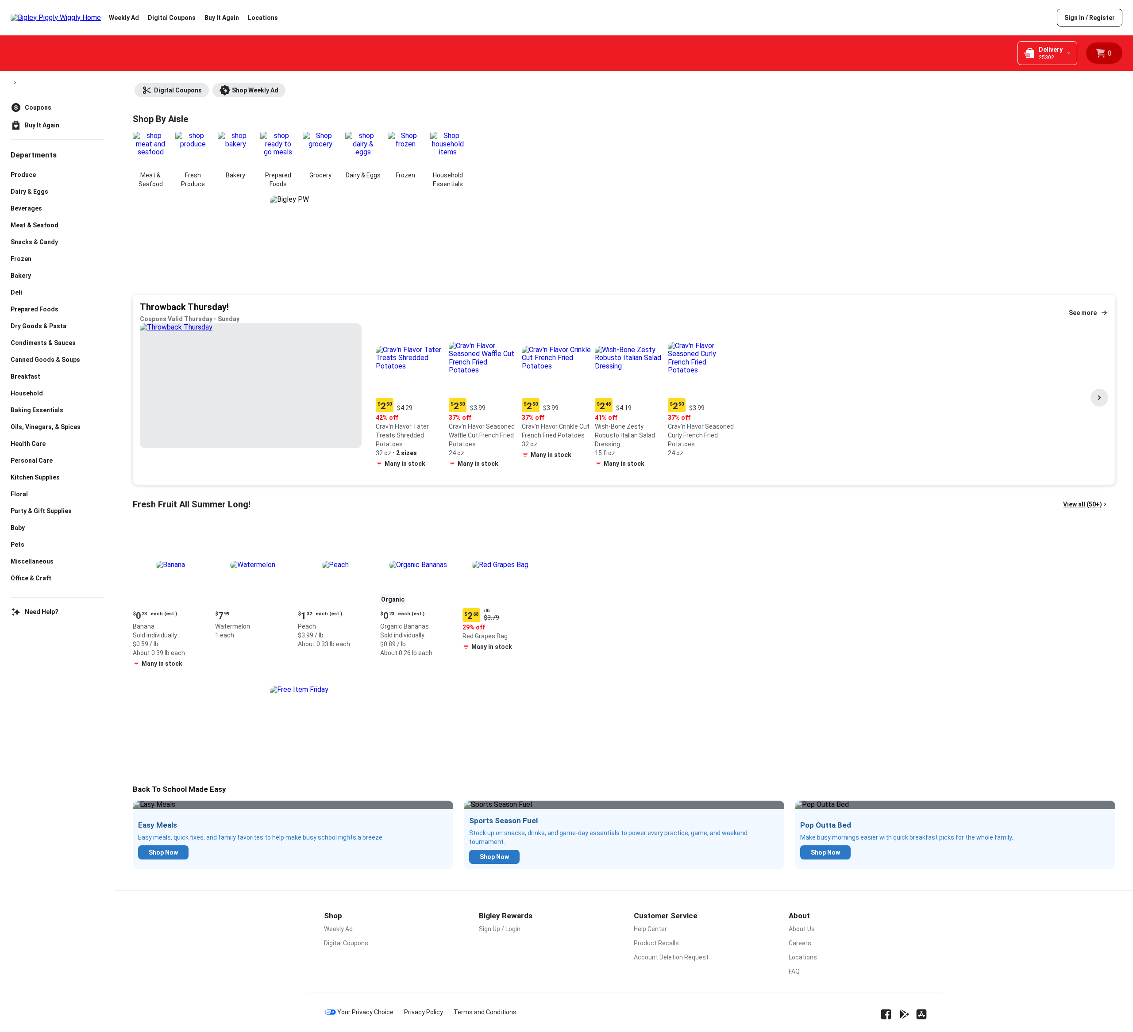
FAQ (794, 971)
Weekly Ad (124, 17)
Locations (263, 17)
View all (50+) (1082, 504)
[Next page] (1099, 398)
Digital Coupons (172, 17)
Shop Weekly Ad (255, 90)
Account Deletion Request (671, 957)
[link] (1089, 18)
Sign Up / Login (499, 928)
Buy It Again (221, 17)
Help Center (650, 928)
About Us (802, 928)
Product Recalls (656, 943)
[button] (410, 397)
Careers (800, 943)
